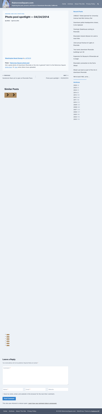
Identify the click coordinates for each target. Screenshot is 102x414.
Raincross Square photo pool (19, 63)
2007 (75, 109)
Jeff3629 (28, 58)
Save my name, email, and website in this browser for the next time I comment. (29, 394)
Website (51, 389)
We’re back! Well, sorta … (81, 76)
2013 (75, 95)
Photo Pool (21, 13)
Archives (70, 4)
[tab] (8, 334)
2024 (75, 90)
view (16, 67)
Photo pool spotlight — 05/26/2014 (57, 77)
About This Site (80, 4)
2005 (75, 114)
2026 (75, 85)
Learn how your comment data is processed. (42, 403)
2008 (75, 107)
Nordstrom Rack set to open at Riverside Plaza (17, 77)
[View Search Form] (98, 4)
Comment (7, 368)
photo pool (8, 67)
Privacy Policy (90, 4)
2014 (75, 92)
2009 (75, 105)
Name (5, 389)
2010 (75, 102)
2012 (75, 97)
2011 (74, 100)
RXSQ (8, 20)
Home (64, 4)
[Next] (14, 95)
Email (28, 389)
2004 (75, 117)
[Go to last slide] (7, 95)
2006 (75, 112)
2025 (75, 87)
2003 (75, 119)
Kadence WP (95, 411)
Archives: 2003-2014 (11, 13)
